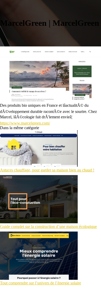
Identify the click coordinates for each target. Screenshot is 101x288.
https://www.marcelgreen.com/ (25, 123)
